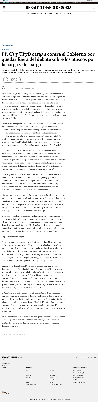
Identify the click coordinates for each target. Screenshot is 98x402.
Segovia (10, 334)
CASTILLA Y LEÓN (60, 14)
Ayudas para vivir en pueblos (63, 2)
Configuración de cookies (63, 399)
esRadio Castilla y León (79, 382)
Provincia (28, 373)
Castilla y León (7, 46)
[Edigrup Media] (6, 392)
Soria (27, 370)
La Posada (52, 375)
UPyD (5, 334)
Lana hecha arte (76, 2)
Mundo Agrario (53, 377)
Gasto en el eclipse (23, 2)
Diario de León (77, 370)
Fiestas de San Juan (31, 384)
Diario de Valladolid (78, 375)
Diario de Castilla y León (79, 373)
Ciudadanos (17, 334)
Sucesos (51, 373)
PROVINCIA (34, 14)
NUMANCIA (42, 14)
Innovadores (52, 380)
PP (22, 334)
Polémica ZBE (13, 2)
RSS (3, 370)
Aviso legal (30, 399)
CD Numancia (38, 2)
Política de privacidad (40, 399)
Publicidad (4, 365)
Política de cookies (51, 399)
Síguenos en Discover (49, 2)
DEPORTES (50, 14)
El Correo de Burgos (78, 377)
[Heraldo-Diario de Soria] (48, 7)
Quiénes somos (6, 363)
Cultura (27, 382)
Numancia (28, 375)
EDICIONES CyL (90, 0)
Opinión (51, 382)
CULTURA (69, 14)
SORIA (28, 14)
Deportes (28, 377)
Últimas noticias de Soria (55, 384)
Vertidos (32, 2)
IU (24, 334)
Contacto (4, 367)
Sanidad (51, 370)
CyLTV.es (75, 380)
